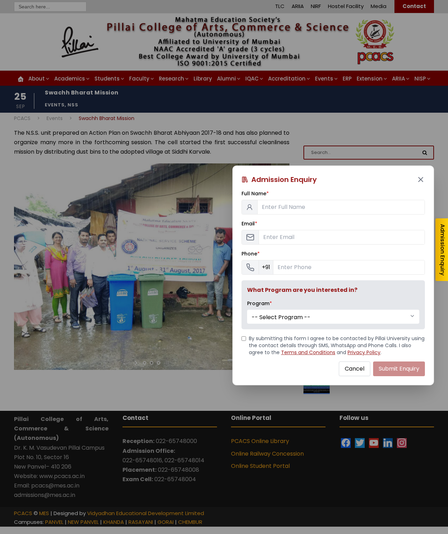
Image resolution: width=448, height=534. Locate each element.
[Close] (420, 179)
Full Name (255, 193)
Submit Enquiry (399, 369)
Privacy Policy (364, 352)
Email (249, 223)
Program (259, 303)
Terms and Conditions (308, 352)
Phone (250, 253)
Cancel (354, 369)
